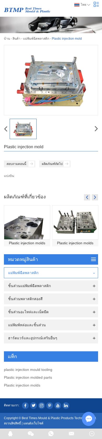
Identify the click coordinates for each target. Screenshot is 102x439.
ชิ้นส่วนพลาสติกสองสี (25, 299)
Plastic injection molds (27, 243)
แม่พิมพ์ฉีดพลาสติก (36, 38)
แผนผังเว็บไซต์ (33, 423)
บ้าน (7, 38)
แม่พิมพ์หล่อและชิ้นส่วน (27, 325)
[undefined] (51, 80)
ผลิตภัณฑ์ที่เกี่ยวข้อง (25, 196)
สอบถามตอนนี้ (16, 164)
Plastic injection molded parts (28, 377)
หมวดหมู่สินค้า (23, 259)
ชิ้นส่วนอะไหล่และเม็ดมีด (28, 312)
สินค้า (16, 38)
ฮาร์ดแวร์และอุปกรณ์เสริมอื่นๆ (32, 338)
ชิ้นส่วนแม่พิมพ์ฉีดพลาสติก (29, 286)
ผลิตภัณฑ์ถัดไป (52, 164)
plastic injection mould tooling (28, 369)
